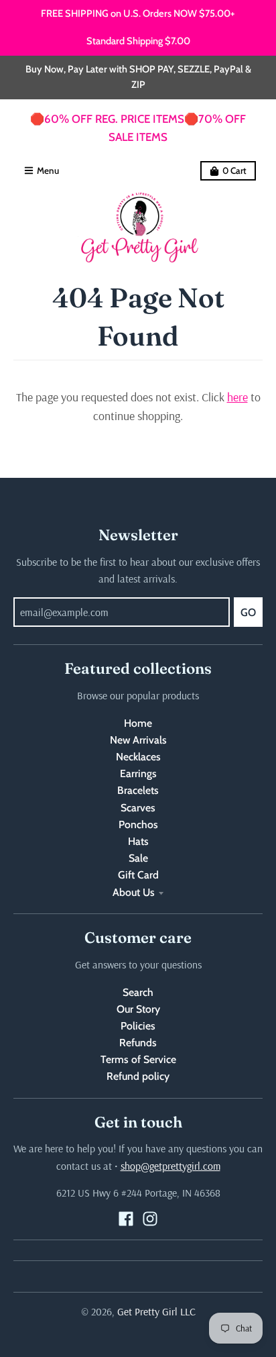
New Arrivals (138, 740)
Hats (138, 841)
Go (248, 612)
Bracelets (138, 790)
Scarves (138, 807)
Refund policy (138, 1076)
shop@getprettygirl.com (170, 1165)
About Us (134, 892)
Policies (138, 1025)
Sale (138, 858)
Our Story (138, 1009)
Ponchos (138, 824)
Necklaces (138, 756)
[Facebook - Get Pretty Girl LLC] (126, 1219)
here (237, 397)
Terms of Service (138, 1059)
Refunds (138, 1042)
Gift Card (138, 874)
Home (138, 723)
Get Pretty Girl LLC (156, 1311)
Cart (234, 170)
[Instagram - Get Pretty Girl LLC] (150, 1219)
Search (138, 992)
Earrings (138, 773)
